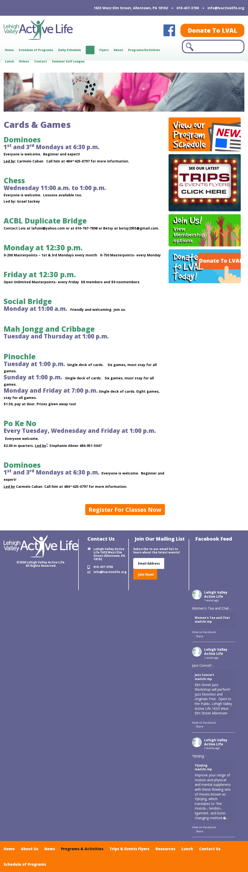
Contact (40, 61)
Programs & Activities (82, 848)
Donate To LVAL (212, 30)
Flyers (104, 50)
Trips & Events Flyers (129, 848)
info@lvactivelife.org (226, 8)
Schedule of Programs (36, 50)
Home (9, 50)
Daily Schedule (69, 50)
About (118, 50)
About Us (29, 848)
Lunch (9, 61)
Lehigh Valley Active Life (215, 594)
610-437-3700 (188, 8)
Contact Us (209, 848)
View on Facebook (204, 632)
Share (199, 636)
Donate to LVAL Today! (188, 266)
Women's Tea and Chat (212, 618)
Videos (24, 61)
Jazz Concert (204, 675)
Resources (165, 848)
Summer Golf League (68, 61)
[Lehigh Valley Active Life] (54, 29)
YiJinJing (201, 765)
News (90, 50)
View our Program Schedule (189, 134)
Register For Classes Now (125, 509)
